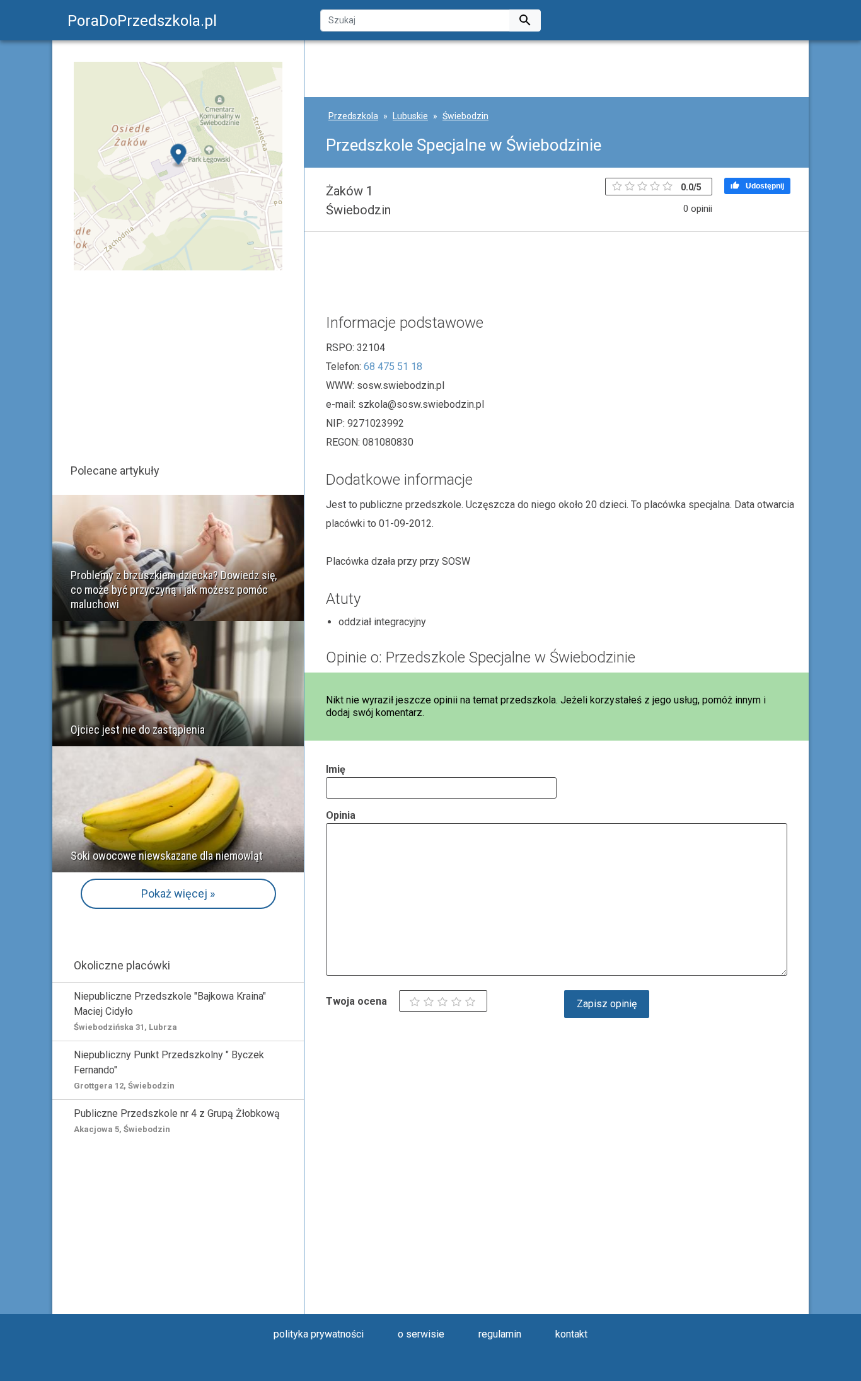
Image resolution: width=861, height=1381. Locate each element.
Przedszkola (353, 116)
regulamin (499, 1334)
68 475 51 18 (393, 367)
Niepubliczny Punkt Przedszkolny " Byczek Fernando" (169, 1069)
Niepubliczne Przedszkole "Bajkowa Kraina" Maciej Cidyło (170, 1011)
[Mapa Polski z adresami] (178, 165)
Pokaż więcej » (178, 893)
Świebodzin (465, 116)
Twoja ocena (356, 1001)
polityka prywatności (319, 1334)
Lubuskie (410, 116)
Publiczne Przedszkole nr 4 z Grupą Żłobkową (177, 1120)
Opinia (340, 815)
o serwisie (421, 1334)
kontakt (571, 1334)
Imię (335, 769)
